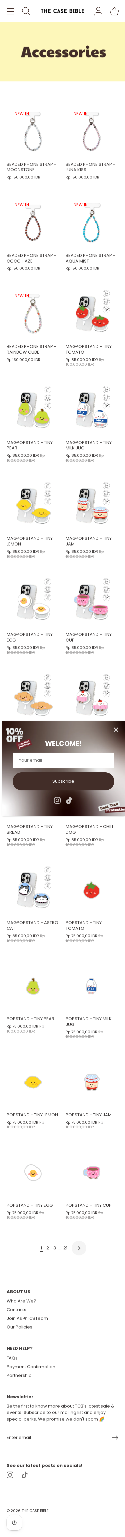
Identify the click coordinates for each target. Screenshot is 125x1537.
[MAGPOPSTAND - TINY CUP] (92, 602)
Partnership (19, 1375)
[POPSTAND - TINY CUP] (92, 1172)
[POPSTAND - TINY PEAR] (33, 986)
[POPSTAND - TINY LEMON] (33, 1082)
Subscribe (63, 781)
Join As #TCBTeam (27, 1318)
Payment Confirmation (31, 1367)
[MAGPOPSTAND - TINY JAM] (92, 506)
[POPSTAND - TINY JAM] (92, 1082)
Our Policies (19, 1327)
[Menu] (10, 11)
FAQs (12, 1358)
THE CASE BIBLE (35, 1510)
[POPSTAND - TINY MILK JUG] (92, 986)
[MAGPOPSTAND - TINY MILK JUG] (92, 410)
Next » (79, 1248)
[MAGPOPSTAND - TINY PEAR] (33, 410)
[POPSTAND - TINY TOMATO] (92, 890)
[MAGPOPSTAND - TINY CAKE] (92, 698)
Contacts (16, 1309)
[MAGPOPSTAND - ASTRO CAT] (33, 890)
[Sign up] (115, 1437)
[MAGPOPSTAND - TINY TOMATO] (92, 314)
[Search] (26, 12)
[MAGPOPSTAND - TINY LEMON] (33, 506)
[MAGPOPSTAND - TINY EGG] (33, 602)
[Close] (116, 729)
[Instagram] (57, 800)
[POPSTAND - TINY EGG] (33, 1172)
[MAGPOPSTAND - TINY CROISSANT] (33, 698)
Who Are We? (21, 1301)
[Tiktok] (69, 800)
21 (65, 1248)
